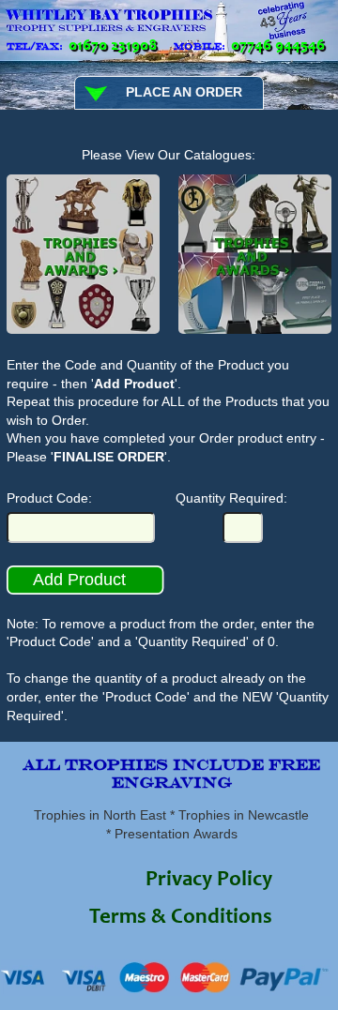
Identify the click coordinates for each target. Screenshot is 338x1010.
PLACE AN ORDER (184, 91)
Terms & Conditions (180, 918)
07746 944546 (278, 46)
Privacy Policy (209, 881)
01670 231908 (113, 46)
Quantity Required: (231, 497)
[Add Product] (86, 591)
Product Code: (49, 497)
